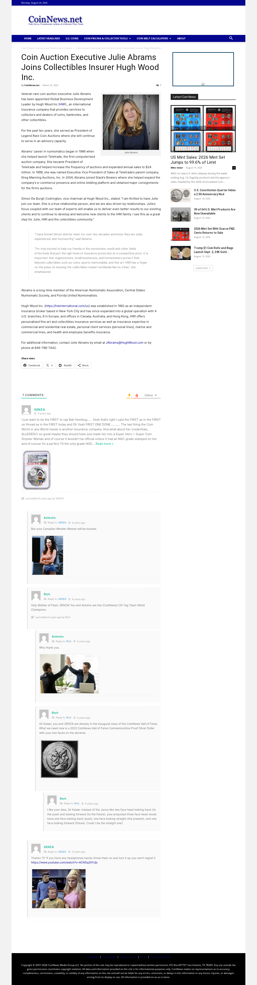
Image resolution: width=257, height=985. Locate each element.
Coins (143, 957)
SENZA (62, 522)
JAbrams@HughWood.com (124, 342)
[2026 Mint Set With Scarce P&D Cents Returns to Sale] (181, 234)
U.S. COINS (72, 38)
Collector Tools (128, 957)
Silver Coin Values (160, 957)
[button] (231, 39)
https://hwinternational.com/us (67, 306)
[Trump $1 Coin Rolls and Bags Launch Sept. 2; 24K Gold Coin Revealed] (181, 253)
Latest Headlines (48, 38)
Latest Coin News (184, 96)
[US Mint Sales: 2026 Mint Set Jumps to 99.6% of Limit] (203, 128)
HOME (28, 38)
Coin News (93, 957)
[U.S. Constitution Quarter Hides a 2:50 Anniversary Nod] (181, 195)
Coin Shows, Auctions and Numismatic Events (46, 48)
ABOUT (181, 38)
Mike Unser (177, 167)
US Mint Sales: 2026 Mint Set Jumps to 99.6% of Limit (198, 160)
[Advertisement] (163, 20)
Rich (68, 641)
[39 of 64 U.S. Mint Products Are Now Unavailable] (181, 214)
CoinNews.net (32, 85)
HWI (62, 104)
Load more (202, 268)
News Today (109, 957)
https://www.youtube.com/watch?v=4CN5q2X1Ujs (64, 862)
